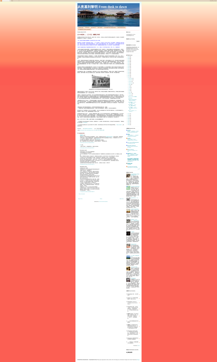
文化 (98, 130)
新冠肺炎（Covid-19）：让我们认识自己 (135, 220)
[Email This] (97, 128)
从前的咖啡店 (133, 278)
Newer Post (80, 198)
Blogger (138, 359)
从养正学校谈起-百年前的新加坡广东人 (135, 175)
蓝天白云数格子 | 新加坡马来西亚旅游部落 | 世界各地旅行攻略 (132, 159)
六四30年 (132, 231)
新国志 (128, 134)
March (130, 92)
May (129, 89)
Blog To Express (130, 149)
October (130, 81)
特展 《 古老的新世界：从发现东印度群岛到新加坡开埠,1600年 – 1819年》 (132, 155)
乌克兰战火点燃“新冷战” (135, 186)
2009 (129, 118)
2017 (129, 70)
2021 (129, 64)
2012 (129, 113)
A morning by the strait (131, 143)
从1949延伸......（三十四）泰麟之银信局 (132, 105)
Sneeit (138, 345)
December (130, 78)
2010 (129, 116)
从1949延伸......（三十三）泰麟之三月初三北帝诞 (132, 108)
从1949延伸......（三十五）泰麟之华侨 (132, 103)
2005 (129, 124)
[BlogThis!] (98, 128)
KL (80, 144)
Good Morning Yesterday (132, 166)
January (130, 95)
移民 (103, 130)
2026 (129, 56)
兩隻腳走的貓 (129, 163)
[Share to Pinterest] (101, 128)
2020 (129, 66)
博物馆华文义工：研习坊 (131, 153)
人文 (94, 130)
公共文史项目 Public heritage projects (110, 27)
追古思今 (129, 138)
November (130, 79)
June (129, 87)
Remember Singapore (131, 145)
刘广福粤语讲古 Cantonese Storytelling (84, 29)
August (130, 84)
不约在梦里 (129, 164)
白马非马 (129, 130)
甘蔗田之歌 (130, 98)
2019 (129, 67)
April (129, 90)
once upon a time (83, 130)
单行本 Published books (121, 27)
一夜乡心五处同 (119, 124)
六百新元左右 (98, 138)
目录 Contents (100, 27)
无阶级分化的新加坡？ (135, 209)
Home (101, 198)
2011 (128, 115)
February (130, 93)
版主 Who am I (93, 27)
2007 (129, 121)
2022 (129, 63)
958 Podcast (87, 27)
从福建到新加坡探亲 (109, 136)
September (131, 82)
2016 (129, 72)
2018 (129, 69)
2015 (129, 73)
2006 (129, 123)
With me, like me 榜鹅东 (132, 96)
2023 (129, 61)
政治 (96, 130)
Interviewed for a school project (132, 167)
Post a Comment (82, 193)
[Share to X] (99, 128)
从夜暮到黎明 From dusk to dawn (102, 7)
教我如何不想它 (134, 244)
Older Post (121, 198)
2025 (129, 58)
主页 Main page (80, 27)
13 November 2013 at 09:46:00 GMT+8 (87, 147)
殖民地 (101, 130)
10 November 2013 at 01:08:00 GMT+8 (87, 142)
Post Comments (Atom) (103, 201)
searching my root (90, 130)
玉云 (89, 119)
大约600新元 (85, 122)
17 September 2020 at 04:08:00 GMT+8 (87, 191)
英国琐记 (81, 135)
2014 (129, 75)
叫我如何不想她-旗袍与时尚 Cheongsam (132, 100)
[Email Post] (95, 128)
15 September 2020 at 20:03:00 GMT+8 (87, 164)
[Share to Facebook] (100, 128)
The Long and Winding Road (133, 142)
